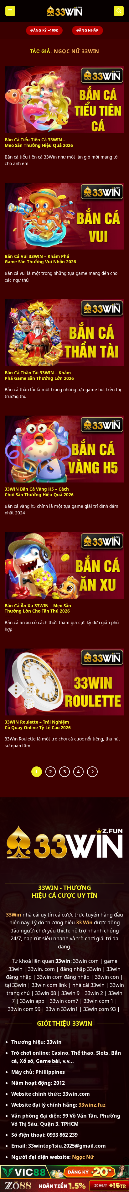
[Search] (119, 11)
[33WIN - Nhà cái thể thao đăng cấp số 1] (64, 11)
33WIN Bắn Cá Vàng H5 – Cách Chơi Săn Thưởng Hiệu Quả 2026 (39, 491)
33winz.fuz (92, 1104)
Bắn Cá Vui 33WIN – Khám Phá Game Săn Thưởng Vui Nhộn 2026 (40, 259)
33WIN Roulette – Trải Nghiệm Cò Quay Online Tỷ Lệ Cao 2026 (38, 724)
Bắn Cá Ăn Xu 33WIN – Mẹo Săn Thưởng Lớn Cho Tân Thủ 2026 (38, 608)
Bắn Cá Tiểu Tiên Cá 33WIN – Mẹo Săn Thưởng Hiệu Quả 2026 (39, 142)
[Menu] (10, 11)
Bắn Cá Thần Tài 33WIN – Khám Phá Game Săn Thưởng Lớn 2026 (39, 375)
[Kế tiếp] (92, 771)
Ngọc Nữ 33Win (76, 51)
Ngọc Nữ (83, 1157)
